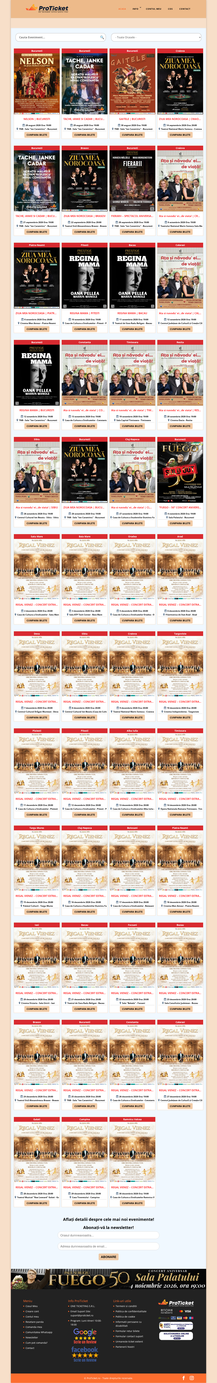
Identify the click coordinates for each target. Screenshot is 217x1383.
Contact (184, 8)
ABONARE (108, 1257)
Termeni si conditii (126, 1306)
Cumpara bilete (37, 134)
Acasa (122, 8)
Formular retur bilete (128, 1331)
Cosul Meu (32, 1306)
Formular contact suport (129, 1336)
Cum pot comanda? (36, 1342)
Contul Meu (153, 8)
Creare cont (32, 1311)
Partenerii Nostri (125, 1346)
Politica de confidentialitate (131, 1311)
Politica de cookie (125, 1316)
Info (136, 8)
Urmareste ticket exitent (129, 1341)
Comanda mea (34, 1327)
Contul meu (32, 1316)
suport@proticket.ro (82, 1315)
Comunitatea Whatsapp (39, 1332)
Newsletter (32, 1337)
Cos (170, 8)
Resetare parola (35, 1321)
